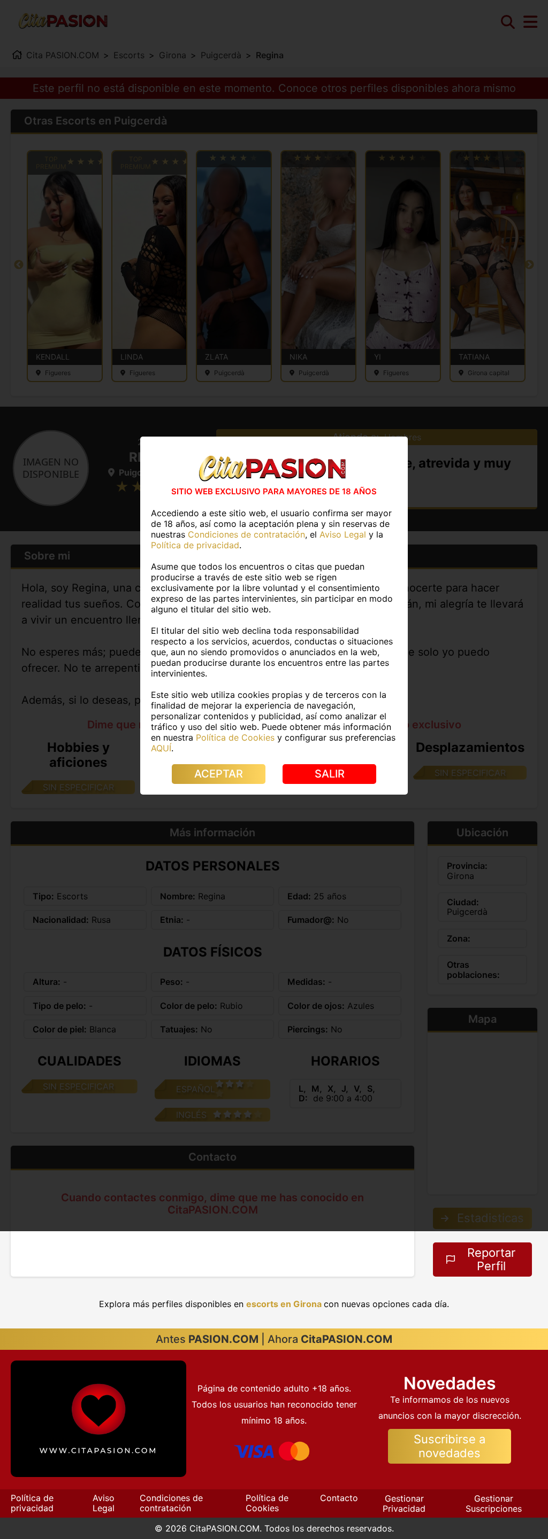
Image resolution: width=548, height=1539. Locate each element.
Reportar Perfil (491, 1259)
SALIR (330, 773)
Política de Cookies (267, 1503)
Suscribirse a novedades (449, 1445)
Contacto (339, 1498)
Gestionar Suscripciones (494, 1503)
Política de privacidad (32, 1503)
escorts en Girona (284, 1304)
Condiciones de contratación (171, 1503)
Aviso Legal (104, 1503)
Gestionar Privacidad (404, 1503)
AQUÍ (161, 748)
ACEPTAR (218, 773)
